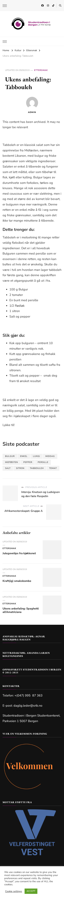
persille (43, 462)
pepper (27, 462)
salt (8, 468)
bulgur (10, 456)
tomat (53, 468)
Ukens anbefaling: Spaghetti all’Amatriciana (21, 610)
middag (50, 456)
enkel (23, 456)
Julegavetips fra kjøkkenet (19, 553)
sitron (20, 468)
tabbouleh (37, 468)
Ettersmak (41, 70)
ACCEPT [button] (31, 891)
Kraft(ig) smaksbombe (17, 581)
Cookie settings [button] (13, 891)
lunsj (36, 456)
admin (32, 112)
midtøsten (11, 462)
